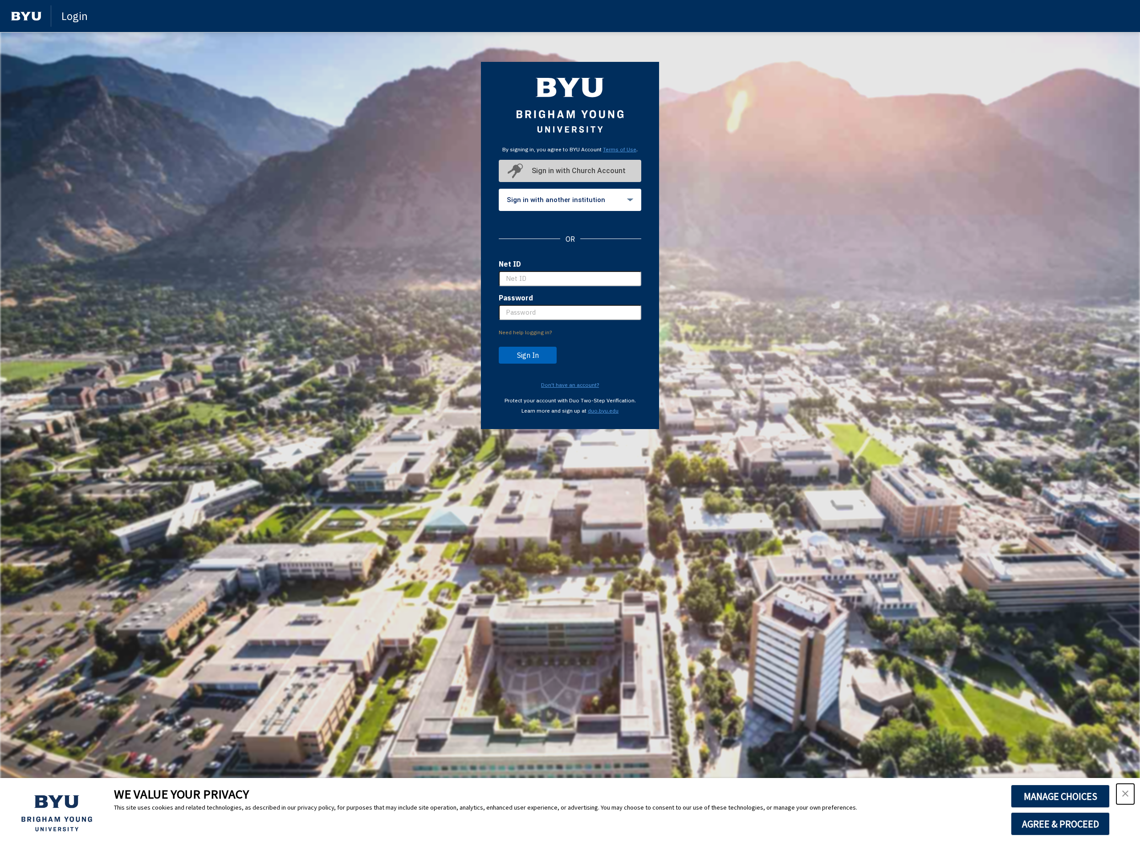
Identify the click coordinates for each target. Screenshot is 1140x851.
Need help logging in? (525, 332)
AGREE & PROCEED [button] (1060, 824)
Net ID (510, 263)
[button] (1125, 794)
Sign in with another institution (556, 200)
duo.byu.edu (603, 410)
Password (516, 297)
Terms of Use (619, 149)
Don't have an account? (570, 384)
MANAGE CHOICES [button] (1060, 796)
